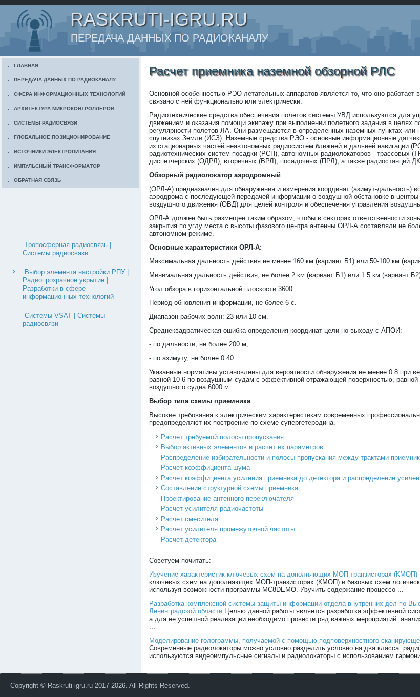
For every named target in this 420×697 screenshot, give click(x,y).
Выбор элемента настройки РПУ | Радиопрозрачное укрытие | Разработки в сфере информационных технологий (76, 284)
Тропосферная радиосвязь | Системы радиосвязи (67, 249)
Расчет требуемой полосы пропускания (222, 437)
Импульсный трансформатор (57, 166)
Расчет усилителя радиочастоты (212, 508)
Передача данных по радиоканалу (65, 80)
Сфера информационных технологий (69, 94)
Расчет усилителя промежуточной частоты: (229, 529)
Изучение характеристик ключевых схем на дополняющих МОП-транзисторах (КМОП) (283, 574)
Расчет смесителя (189, 519)
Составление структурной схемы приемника (229, 488)
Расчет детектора (188, 539)
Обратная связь (37, 180)
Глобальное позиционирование (62, 137)
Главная (26, 65)
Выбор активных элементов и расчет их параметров (242, 447)
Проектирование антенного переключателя (227, 498)
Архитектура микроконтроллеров (64, 108)
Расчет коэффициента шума (205, 467)
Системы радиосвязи (45, 123)
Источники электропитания (55, 151)
